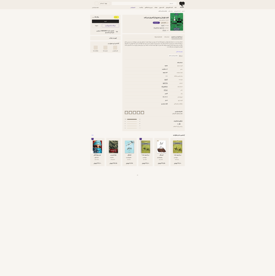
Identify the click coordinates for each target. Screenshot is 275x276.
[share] (135, 30)
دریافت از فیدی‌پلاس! (110, 26)
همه (92, 135)
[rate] (142, 112)
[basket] (96, 3)
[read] (96, 48)
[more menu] (125, 30)
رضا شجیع (162, 28)
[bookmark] (129, 30)
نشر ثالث (164, 30)
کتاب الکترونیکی (177, 11)
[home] (182, 5)
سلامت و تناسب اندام (163, 11)
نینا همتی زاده (156, 28)
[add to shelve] (115, 48)
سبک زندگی (170, 11)
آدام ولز (162, 25)
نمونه (96, 26)
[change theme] (92, 3)
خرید (105, 21)
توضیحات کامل (179, 52)
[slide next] (92, 152)
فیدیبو (183, 11)
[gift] (132, 30)
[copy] (93, 31)
